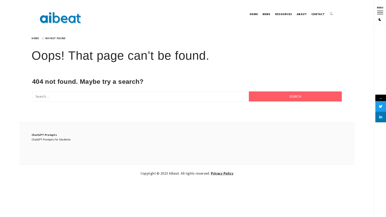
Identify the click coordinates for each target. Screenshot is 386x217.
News (266, 14)
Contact (318, 14)
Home (254, 14)
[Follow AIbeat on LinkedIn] (380, 117)
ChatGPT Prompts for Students (51, 139)
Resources (283, 14)
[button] (380, 20)
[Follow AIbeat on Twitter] (380, 106)
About (302, 14)
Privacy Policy (222, 173)
